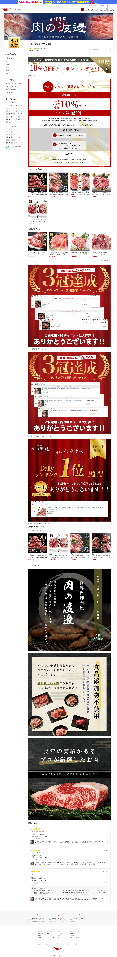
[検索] (82, 9)
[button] (111, 6)
